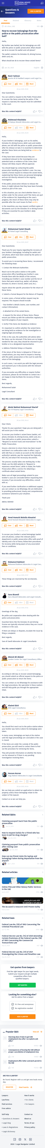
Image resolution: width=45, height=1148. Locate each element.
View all (36, 1032)
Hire (20, 84)
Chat (9, 84)
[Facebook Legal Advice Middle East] (14, 1139)
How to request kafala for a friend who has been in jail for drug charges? (21, 834)
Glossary (27, 20)
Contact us (28, 1114)
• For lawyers (29, 1104)
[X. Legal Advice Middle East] (25, 1139)
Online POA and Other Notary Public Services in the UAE (21, 888)
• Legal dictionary (8, 1131)
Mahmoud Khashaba (17, 120)
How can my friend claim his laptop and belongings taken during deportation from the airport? (22, 858)
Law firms (5, 1100)
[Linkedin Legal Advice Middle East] (30, 1139)
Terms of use (29, 1123)
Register (9, 1087)
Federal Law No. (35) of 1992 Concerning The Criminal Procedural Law (21, 925)
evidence (35, 150)
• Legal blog (6, 1123)
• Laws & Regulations (10, 1127)
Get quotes (22, 985)
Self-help (5, 1114)
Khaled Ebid (13, 705)
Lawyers (5, 1095)
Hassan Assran (14, 773)
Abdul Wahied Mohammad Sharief (23, 407)
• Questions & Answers (10, 1118)
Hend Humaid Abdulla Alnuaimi (22, 517)
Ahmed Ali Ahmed (16, 657)
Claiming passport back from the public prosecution (19, 822)
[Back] (3, 11)
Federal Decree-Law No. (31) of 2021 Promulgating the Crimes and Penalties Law (21, 953)
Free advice (6, 1108)
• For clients (28, 1100)
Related (16, 20)
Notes (39, 20)
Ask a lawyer (35, 11)
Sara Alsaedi (13, 594)
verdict (34, 202)
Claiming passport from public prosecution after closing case (21, 845)
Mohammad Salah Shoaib (19, 229)
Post (5, 20)
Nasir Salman (14, 76)
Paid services (7, 1104)
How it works (24, 1087)
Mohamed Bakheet (16, 562)
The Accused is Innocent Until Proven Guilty (21, 907)
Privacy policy (29, 1127)
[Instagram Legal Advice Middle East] (20, 1139)
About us (27, 1118)
